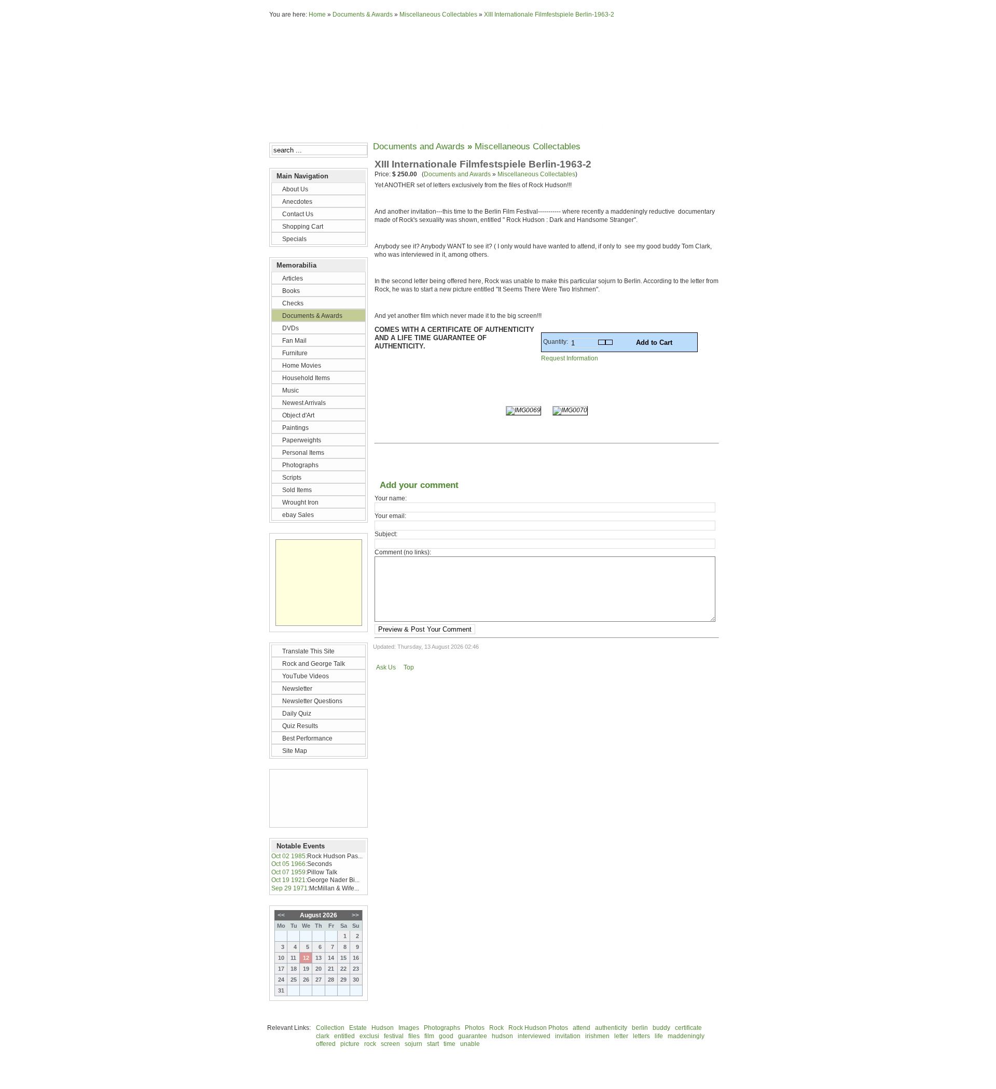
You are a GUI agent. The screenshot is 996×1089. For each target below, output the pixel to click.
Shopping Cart (545, 125)
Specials (592, 125)
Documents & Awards (363, 14)
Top (409, 667)
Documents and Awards (419, 146)
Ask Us (386, 667)
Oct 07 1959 (288, 872)
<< (281, 915)
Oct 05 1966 (288, 864)
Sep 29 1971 (289, 888)
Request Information (569, 358)
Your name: (391, 498)
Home (317, 14)
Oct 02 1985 (288, 856)
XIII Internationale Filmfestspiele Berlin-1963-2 (549, 14)
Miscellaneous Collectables (438, 14)
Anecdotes (449, 125)
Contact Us (494, 125)
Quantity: (556, 341)
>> (355, 915)
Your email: (390, 516)
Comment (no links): (403, 552)
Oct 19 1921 (288, 880)
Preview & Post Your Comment (425, 629)
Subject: (386, 534)
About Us (406, 125)
